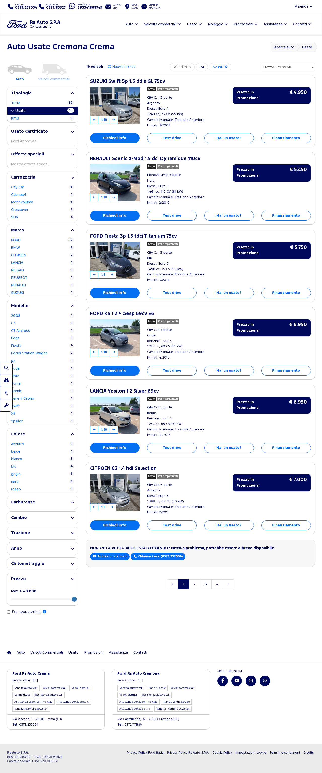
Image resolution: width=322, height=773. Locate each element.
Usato (44, 110)
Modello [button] (20, 306)
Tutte (42, 103)
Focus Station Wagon (42, 353)
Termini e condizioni (284, 752)
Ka (42, 361)
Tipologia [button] (21, 93)
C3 (42, 323)
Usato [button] (192, 24)
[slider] (74, 599)
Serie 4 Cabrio (42, 398)
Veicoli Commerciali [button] (160, 24)
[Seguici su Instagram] (251, 681)
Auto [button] (129, 24)
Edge (42, 338)
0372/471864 (130, 724)
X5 (42, 413)
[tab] (42, 93)
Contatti (140, 652)
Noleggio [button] (215, 24)
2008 (42, 315)
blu (42, 466)
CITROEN (42, 255)
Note (42, 376)
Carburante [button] (23, 502)
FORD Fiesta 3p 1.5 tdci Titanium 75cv (133, 236)
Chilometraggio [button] (27, 564)
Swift (42, 406)
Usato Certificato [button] (29, 131)
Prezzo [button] (18, 579)
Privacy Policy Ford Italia (145, 752)
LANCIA (42, 262)
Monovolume (42, 202)
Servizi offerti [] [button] (25, 680)
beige (42, 451)
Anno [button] (16, 548)
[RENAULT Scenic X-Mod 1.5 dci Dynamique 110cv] (115, 182)
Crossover (42, 209)
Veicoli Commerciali (46, 652)
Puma (42, 383)
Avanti (218, 67)
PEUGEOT (42, 277)
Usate (307, 47)
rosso (42, 489)
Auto (21, 652)
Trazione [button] (20, 533)
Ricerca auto (284, 47)
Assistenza (118, 652)
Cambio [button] (19, 518)
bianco (42, 459)
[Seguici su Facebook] (222, 681)
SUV (42, 217)
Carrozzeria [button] (23, 177)
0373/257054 (25, 724)
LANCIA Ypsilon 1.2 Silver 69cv (124, 391)
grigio (42, 474)
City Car (42, 187)
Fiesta (42, 345)
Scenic (42, 391)
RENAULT (42, 285)
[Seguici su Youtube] (236, 681)
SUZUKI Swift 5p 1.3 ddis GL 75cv (127, 81)
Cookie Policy (222, 752)
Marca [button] (17, 230)
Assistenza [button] (273, 24)
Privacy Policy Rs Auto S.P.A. (188, 752)
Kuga (42, 368)
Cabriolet (42, 194)
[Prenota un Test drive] (6, 380)
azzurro (42, 444)
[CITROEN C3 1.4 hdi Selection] (115, 492)
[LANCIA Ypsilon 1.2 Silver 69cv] (115, 415)
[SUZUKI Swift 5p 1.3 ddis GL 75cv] (115, 105)
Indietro (184, 67)
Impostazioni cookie (251, 752)
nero (42, 481)
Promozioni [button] (243, 24)
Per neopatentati (27, 611)
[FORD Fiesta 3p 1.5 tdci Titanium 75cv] (115, 260)
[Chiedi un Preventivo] (6, 393)
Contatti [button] (300, 24)
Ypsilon (42, 421)
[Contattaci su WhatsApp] (265, 681)
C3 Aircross (42, 330)
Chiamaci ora (160, 556)
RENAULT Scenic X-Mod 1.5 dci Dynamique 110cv (145, 159)
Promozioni (93, 652)
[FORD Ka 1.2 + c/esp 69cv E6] (115, 337)
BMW (42, 247)
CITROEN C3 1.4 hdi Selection (123, 468)
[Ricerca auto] (6, 368)
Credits (308, 752)
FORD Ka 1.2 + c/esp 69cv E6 (122, 314)
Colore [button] (18, 434)
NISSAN (42, 270)
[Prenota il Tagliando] (6, 405)
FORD (42, 240)
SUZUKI (42, 292)
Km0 (42, 118)
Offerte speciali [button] (27, 154)
